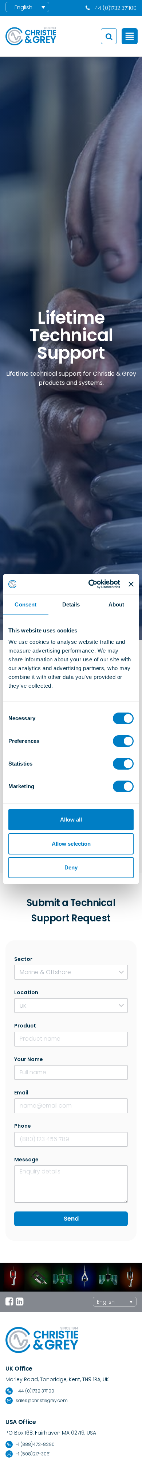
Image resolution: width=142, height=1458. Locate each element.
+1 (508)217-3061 (33, 1454)
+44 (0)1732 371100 (35, 1391)
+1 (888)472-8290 (35, 1444)
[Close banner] (131, 584)
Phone (22, 1126)
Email (21, 1092)
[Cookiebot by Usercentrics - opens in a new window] (90, 584)
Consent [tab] (25, 604)
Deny (71, 867)
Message (26, 1159)
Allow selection (71, 844)
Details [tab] (71, 604)
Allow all (71, 819)
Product (25, 1025)
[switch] (123, 741)
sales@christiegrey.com (42, 1400)
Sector (23, 959)
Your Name (28, 1059)
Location (26, 992)
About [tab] (117, 604)
